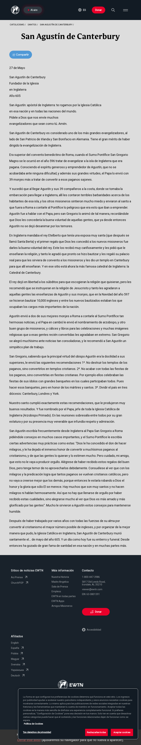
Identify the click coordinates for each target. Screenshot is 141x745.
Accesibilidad (94, 629)
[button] (82, 10)
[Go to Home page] (70, 685)
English (15, 642)
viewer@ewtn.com (92, 589)
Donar (98, 10)
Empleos (56, 591)
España (15, 648)
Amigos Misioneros (62, 606)
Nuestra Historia (60, 577)
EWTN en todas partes (64, 596)
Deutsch (15, 675)
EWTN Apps (58, 601)
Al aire (34, 10)
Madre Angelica (60, 581)
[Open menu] (125, 10)
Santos (32, 24)
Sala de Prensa (60, 586)
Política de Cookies (33, 723)
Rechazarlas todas (96, 732)
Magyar (15, 659)
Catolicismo (17, 24)
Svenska (15, 664)
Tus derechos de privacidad (37, 732)
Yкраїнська (17, 670)
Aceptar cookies (121, 732)
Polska (14, 653)
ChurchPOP (17, 582)
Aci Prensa (17, 577)
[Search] (113, 10)
